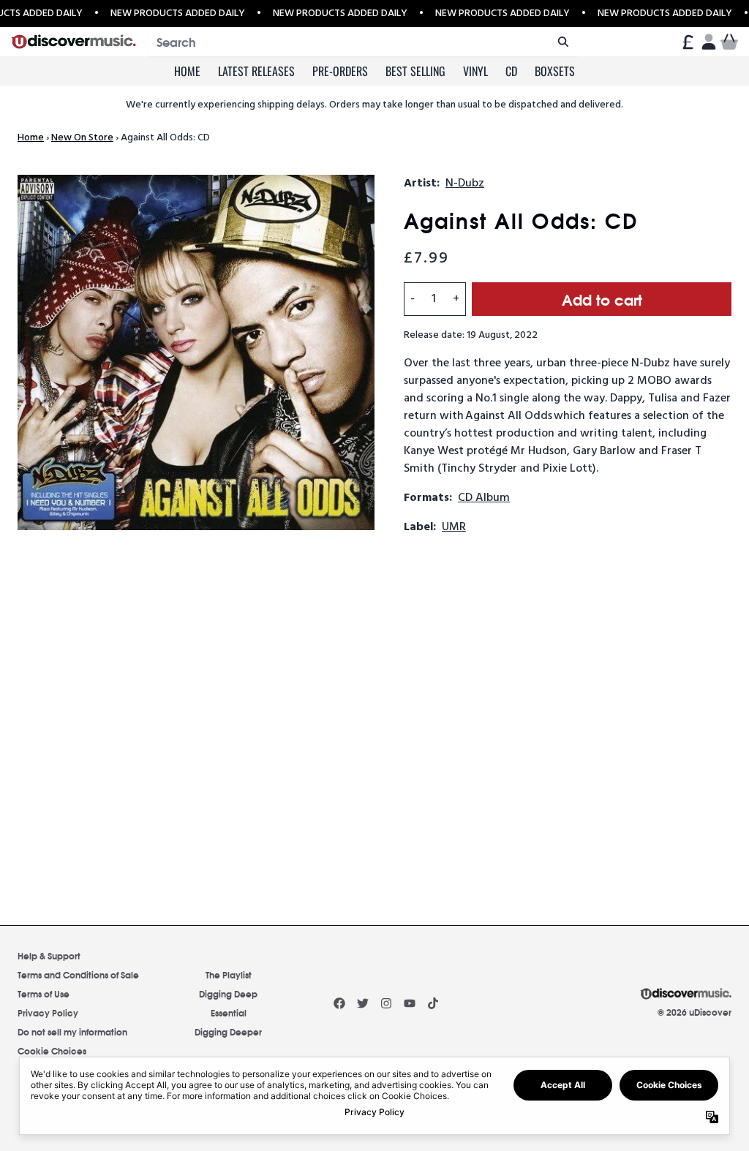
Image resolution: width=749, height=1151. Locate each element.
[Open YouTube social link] (409, 1003)
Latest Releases (256, 71)
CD (511, 71)
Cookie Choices (52, 1050)
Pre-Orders (340, 71)
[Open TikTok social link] (433, 1003)
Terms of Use (43, 993)
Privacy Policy (48, 1012)
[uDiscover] (73, 42)
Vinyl (475, 71)
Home (187, 71)
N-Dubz (464, 183)
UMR (454, 527)
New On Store (82, 137)
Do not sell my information (72, 1031)
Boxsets (555, 71)
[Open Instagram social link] (386, 1003)
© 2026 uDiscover (694, 1012)
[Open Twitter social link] (363, 1003)
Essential (228, 1012)
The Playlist (229, 974)
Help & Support (49, 955)
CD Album (484, 497)
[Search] (563, 41)
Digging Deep (228, 993)
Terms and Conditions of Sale (78, 974)
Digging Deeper (228, 1031)
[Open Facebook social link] (339, 1003)
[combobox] (363, 41)
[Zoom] (196, 352)
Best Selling (415, 71)
